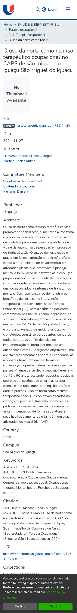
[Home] (8, 9)
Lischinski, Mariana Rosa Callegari (27, 156)
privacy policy (55, 592)
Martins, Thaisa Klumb (19, 161)
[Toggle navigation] (68, 10)
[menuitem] (44, 9)
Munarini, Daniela (15, 191)
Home (8, 24)
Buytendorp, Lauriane (19, 186)
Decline (20, 606)
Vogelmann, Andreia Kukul (22, 181)
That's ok (55, 606)
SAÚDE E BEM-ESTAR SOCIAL (39, 24)
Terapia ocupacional (23, 29)
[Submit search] (37, 9)
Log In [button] (53, 9)
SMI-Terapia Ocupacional (27, 34)
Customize (10, 598)
